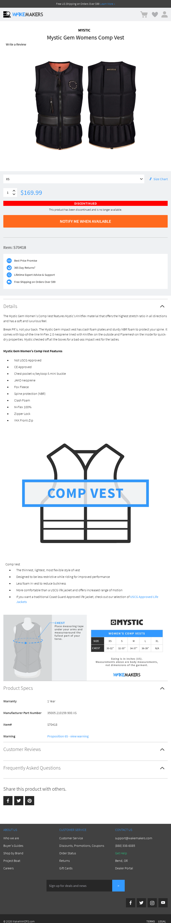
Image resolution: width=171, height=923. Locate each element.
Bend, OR (121, 860)
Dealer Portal (124, 868)
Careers (8, 868)
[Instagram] (152, 902)
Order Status (67, 853)
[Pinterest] (29, 800)
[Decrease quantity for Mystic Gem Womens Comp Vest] (14, 194)
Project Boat (11, 860)
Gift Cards (65, 868)
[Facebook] (8, 800)
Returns (64, 860)
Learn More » (107, 4)
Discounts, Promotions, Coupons (81, 845)
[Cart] (144, 14)
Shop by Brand (13, 853)
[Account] (164, 14)
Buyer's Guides (13, 845)
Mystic (84, 30)
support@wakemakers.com (133, 838)
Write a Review (16, 44)
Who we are (11, 838)
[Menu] (7, 14)
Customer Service (71, 838)
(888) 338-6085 (125, 845)
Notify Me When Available (85, 221)
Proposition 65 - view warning (68, 736)
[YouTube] (163, 902)
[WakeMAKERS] (28, 14)
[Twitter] (18, 800)
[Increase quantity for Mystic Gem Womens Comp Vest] (14, 190)
